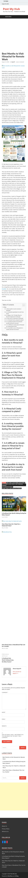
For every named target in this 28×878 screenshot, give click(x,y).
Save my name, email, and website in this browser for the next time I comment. (12, 736)
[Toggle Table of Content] (23, 305)
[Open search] (24, 17)
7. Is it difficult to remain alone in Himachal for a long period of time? (15, 325)
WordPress (10, 876)
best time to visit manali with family (16, 482)
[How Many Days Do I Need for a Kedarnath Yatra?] (12, 521)
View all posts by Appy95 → (17, 672)
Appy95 (13, 62)
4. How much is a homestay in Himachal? (14, 318)
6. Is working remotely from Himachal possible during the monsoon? (14, 322)
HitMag (16, 876)
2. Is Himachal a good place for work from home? (15, 313)
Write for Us (5, 831)
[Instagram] (25, 4)
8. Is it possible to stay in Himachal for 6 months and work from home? (14, 329)
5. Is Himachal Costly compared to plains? (15, 320)
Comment (5, 692)
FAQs (5, 307)
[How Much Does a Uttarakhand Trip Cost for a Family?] (14, 587)
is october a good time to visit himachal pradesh (12, 485)
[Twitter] (21, 4)
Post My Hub (11, 9)
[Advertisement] (14, 35)
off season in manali (7, 486)
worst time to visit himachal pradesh (11, 488)
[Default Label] (7, 841)
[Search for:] (14, 747)
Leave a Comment (20, 62)
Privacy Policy (5, 828)
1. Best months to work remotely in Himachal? (13, 310)
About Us (4, 826)
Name (4, 712)
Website (4, 726)
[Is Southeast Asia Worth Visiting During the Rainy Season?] (14, 504)
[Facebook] (23, 4)
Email (4, 719)
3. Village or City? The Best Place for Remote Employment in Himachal (14, 316)
